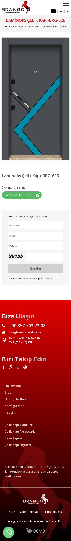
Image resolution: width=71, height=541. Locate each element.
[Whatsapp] (8, 532)
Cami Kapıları (14, 438)
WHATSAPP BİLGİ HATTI (19, 195)
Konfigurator (14, 406)
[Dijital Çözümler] (35, 531)
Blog (8, 392)
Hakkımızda (13, 386)
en (61, 11)
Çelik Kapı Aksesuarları (21, 431)
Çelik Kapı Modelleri (19, 425)
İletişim (10, 412)
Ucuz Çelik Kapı (16, 399)
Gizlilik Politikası (52, 512)
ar (67, 11)
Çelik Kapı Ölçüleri (18, 445)
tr (53, 11)
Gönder (35, 268)
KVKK (12, 512)
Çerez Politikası (29, 512)
